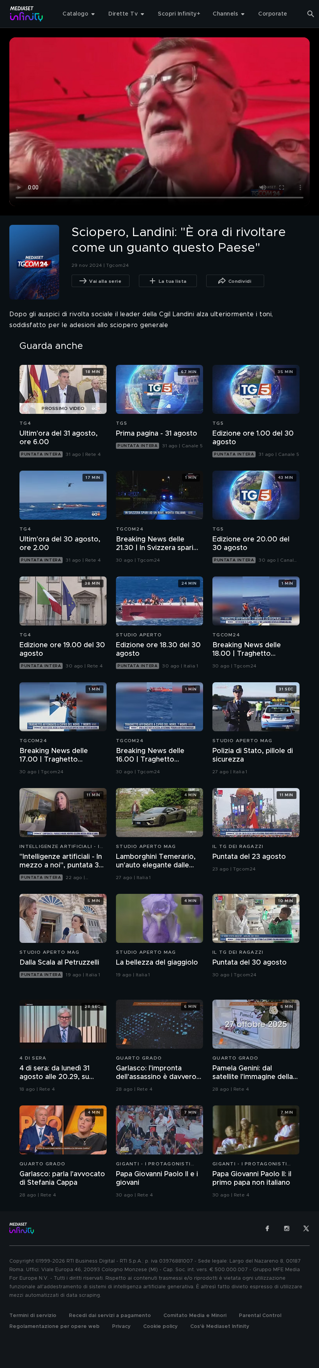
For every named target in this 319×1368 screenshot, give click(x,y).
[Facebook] (267, 1228)
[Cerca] (310, 14)
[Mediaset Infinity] (26, 14)
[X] (306, 1228)
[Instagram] (286, 1228)
